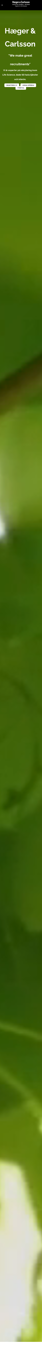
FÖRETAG (21, 88)
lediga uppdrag (28, 85)
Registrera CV (11, 85)
